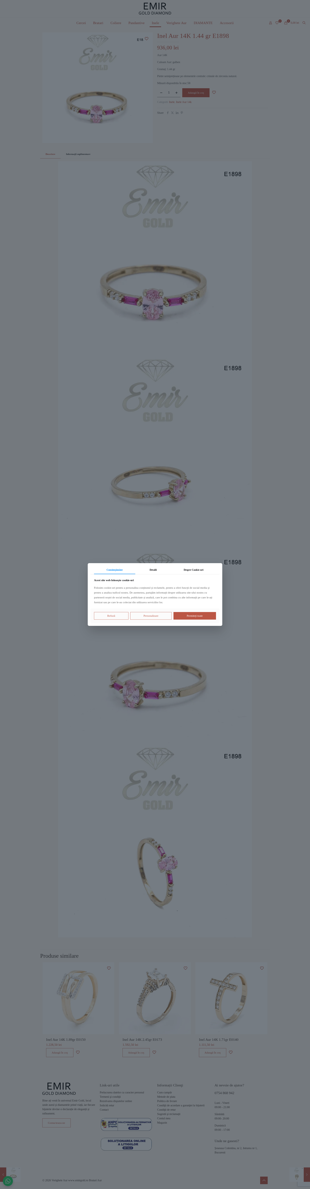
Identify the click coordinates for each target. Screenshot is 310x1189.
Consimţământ (115, 570)
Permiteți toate (195, 615)
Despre (193, 570)
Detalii (153, 570)
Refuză (111, 615)
